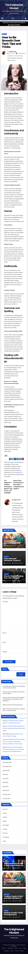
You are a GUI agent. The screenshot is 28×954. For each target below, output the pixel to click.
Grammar (16, 55)
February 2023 (7, 794)
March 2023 (6, 790)
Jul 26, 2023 (8, 917)
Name (5, 633)
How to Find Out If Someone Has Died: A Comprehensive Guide (18, 484)
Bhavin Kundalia (18, 563)
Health (4, 821)
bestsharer (17, 868)
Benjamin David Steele (9, 739)
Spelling (9, 60)
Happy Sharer (12, 51)
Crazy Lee (17, 545)
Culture (5, 813)
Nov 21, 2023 (8, 884)
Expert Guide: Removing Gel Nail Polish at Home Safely (13, 543)
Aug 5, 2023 (8, 900)
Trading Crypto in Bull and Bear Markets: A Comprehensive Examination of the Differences (14, 699)
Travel (4, 841)
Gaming (5, 817)
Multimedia (19, 58)
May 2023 (5, 782)
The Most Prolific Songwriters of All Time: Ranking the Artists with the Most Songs (14, 728)
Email (4, 642)
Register (22, 950)
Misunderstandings (11, 58)
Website (5, 651)
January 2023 (6, 798)
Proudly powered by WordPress (10, 944)
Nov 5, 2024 (8, 868)
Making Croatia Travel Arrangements (13, 704)
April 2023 (5, 786)
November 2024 (7, 762)
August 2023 (6, 770)
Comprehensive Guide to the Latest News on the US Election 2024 (13, 865)
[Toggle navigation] (13, 18)
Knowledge (6, 825)
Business (5, 809)
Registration (18, 472)
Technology (6, 837)
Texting (13, 60)
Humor (21, 55)
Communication (21, 53)
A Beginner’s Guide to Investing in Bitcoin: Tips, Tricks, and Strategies (8, 487)
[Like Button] (6, 456)
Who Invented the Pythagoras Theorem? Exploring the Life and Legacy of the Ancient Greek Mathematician (13, 749)
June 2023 (5, 778)
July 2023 (5, 774)
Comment (6, 601)
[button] (22, 18)
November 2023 (7, 766)
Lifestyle (6, 556)
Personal (5, 833)
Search (4, 669)
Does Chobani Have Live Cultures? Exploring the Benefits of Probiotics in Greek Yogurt (14, 741)
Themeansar (13, 946)
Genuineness (10, 55)
